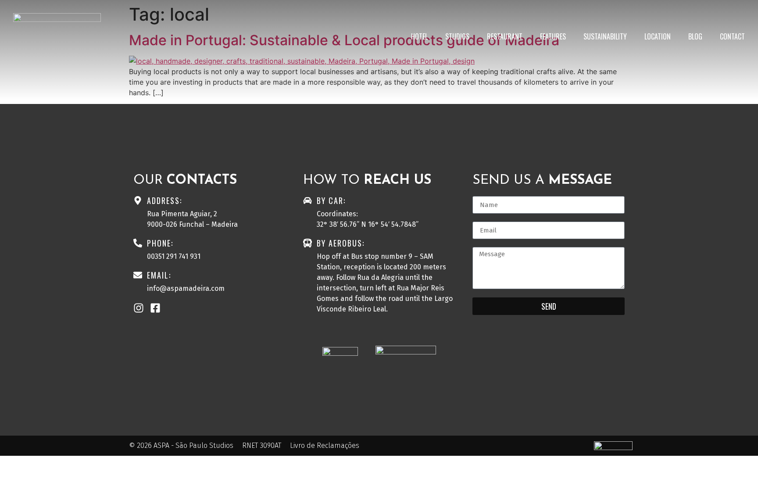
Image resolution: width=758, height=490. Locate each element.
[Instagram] (138, 308)
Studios (457, 36)
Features (553, 36)
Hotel (419, 36)
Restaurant (504, 36)
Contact (732, 36)
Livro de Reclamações (324, 445)
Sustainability (605, 36)
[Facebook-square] (155, 308)
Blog (695, 36)
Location (657, 36)
